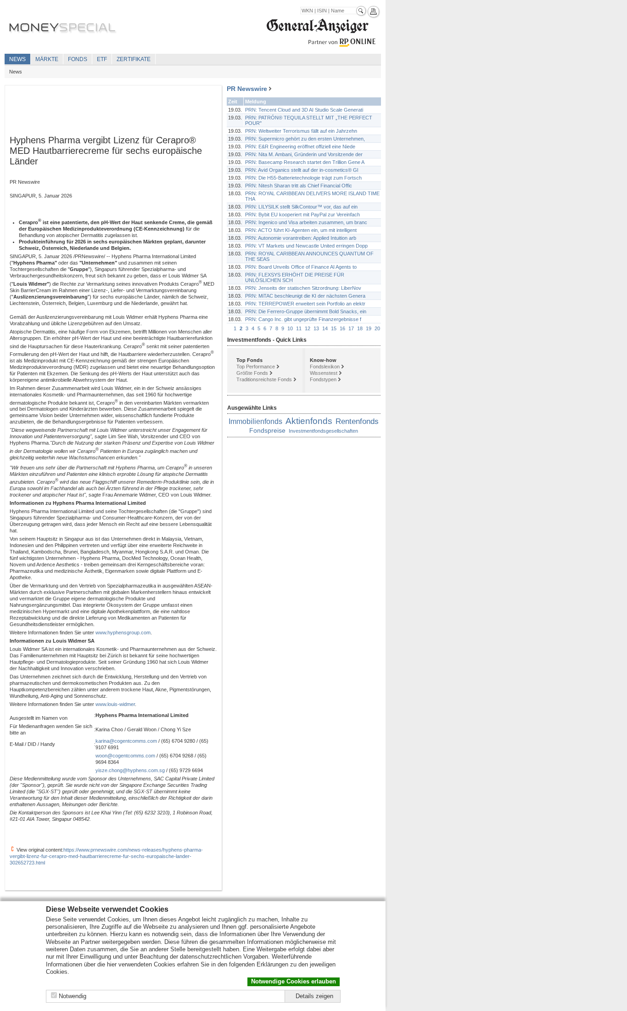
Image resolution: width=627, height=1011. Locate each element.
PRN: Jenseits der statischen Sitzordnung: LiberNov (303, 288)
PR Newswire (247, 88)
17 (351, 328)
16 (342, 328)
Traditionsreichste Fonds (264, 379)
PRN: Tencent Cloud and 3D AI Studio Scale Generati (304, 110)
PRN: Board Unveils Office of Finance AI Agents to (301, 267)
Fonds (77, 59)
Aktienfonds (309, 421)
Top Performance (255, 366)
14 (325, 328)
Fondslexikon (325, 366)
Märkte (46, 59)
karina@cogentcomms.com (126, 741)
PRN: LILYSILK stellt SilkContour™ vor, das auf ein (301, 206)
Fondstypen (323, 379)
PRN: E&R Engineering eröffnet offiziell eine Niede (300, 146)
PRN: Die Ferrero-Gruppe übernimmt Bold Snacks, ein (305, 311)
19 (368, 328)
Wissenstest (323, 373)
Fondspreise (267, 430)
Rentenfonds (357, 421)
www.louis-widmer (115, 704)
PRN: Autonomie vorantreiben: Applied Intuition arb (300, 238)
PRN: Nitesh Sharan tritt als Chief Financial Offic (298, 185)
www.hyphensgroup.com (123, 632)
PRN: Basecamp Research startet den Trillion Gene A (304, 162)
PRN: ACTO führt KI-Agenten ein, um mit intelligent (301, 230)
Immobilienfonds (255, 421)
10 (290, 328)
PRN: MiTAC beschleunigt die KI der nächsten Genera (305, 296)
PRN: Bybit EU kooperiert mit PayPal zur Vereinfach (302, 214)
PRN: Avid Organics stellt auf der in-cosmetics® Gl (301, 170)
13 (316, 328)
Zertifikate (134, 59)
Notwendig (72, 996)
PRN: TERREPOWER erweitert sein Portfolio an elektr (305, 303)
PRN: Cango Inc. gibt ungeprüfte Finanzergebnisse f (303, 319)
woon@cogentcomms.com (125, 755)
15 (333, 328)
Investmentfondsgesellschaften (323, 431)
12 (307, 328)
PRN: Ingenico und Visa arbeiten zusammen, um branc (306, 222)
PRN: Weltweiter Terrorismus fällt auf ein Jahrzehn (301, 131)
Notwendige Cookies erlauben (293, 981)
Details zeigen (314, 996)
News (17, 59)
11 (299, 328)
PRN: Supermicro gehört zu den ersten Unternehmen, (305, 138)
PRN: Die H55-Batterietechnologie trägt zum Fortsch (303, 178)
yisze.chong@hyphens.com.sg (130, 770)
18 (360, 328)
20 (377, 328)
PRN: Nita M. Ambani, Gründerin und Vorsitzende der (304, 154)
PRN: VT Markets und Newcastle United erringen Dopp (306, 246)
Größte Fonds (252, 373)
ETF (102, 59)
